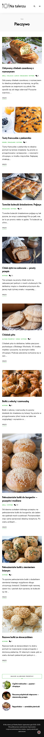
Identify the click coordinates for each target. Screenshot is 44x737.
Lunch (16, 76)
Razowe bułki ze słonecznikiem (17, 637)
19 (17, 505)
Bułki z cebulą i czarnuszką (15, 401)
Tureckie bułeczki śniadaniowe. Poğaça (21, 204)
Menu (40, 6)
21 (12, 276)
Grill (4, 76)
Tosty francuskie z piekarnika (16, 137)
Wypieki (32, 76)
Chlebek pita (8, 334)
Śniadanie (24, 76)
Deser (4, 142)
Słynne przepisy (8, 339)
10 (20, 209)
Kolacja (10, 76)
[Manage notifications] (39, 732)
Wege (18, 339)
